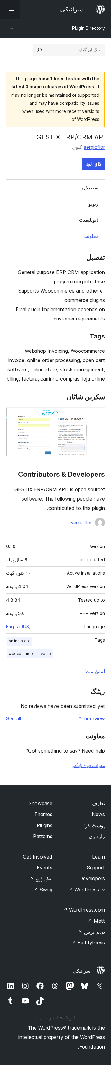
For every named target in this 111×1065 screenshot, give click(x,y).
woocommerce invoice (30, 653)
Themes (43, 814)
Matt (96, 921)
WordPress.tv (86, 889)
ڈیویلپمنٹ (88, 220)
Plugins (44, 825)
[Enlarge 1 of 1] (96, 416)
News (98, 814)
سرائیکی (81, 971)
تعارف (98, 803)
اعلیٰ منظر (93, 671)
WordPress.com (84, 910)
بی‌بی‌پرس (91, 932)
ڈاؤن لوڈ (93, 163)
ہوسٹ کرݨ (93, 825)
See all (13, 718)
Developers (92, 878)
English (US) (18, 626)
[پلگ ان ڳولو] (39, 50)
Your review (91, 718)
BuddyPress (88, 942)
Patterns (42, 836)
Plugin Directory (88, 28)
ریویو (93, 204)
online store (20, 641)
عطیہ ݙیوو (41, 878)
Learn (98, 857)
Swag (43, 889)
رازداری (97, 836)
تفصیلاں (90, 187)
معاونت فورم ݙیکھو (88, 765)
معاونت (91, 236)
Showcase (40, 803)
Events (44, 867)
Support (96, 867)
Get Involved (37, 857)
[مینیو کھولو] (10, 9)
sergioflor (94, 147)
